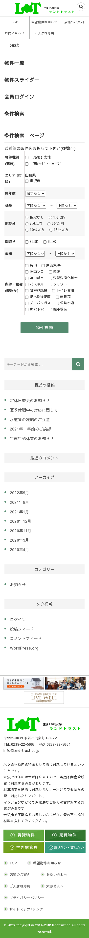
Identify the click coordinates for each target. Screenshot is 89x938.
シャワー (60, 284)
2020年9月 (19, 540)
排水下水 (37, 309)
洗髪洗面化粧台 (65, 277)
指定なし (37, 217)
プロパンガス (40, 302)
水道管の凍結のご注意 (30, 419)
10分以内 (37, 229)
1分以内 (59, 217)
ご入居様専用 (44, 33)
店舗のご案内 (74, 22)
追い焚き (37, 277)
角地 (33, 265)
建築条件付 (55, 265)
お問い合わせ (14, 33)
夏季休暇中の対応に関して (34, 410)
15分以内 (61, 229)
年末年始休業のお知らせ (32, 438)
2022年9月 (19, 492)
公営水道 (67, 302)
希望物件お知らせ (44, 22)
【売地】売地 (40, 157)
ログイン (18, 619)
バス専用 (37, 284)
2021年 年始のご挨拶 (30, 428)
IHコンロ (37, 271)
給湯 (56, 271)
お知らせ (18, 584)
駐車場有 (60, 309)
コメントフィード (26, 638)
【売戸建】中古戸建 (45, 163)
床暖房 (65, 296)
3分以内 (36, 223)
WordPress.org (24, 648)
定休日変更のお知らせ (30, 400)
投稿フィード (22, 629)
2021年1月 (19, 511)
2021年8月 (19, 502)
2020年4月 (19, 549)
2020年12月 (21, 521)
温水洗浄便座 (40, 296)
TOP (14, 22)
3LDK (34, 241)
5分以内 (58, 223)
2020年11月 (21, 530)
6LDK (52, 241)
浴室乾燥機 (38, 290)
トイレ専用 (65, 290)
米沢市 (35, 180)
